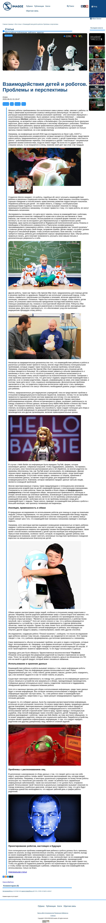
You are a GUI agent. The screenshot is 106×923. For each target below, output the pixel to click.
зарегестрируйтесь (26, 891)
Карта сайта (40, 913)
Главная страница (8, 24)
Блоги (47, 6)
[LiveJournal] (12, 877)
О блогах (53, 915)
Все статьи (18, 24)
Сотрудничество (49, 913)
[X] (10, 877)
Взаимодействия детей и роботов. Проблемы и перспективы (40, 24)
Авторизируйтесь (8, 891)
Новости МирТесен (8, 882)
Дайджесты (65, 913)
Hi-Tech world (8, 35)
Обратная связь (32, 11)
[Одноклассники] (6, 877)
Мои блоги (96, 19)
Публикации (39, 6)
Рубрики (29, 6)
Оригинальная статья (17, 872)
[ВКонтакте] (4, 877)
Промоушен (57, 913)
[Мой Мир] (8, 877)
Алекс (5, 97)
